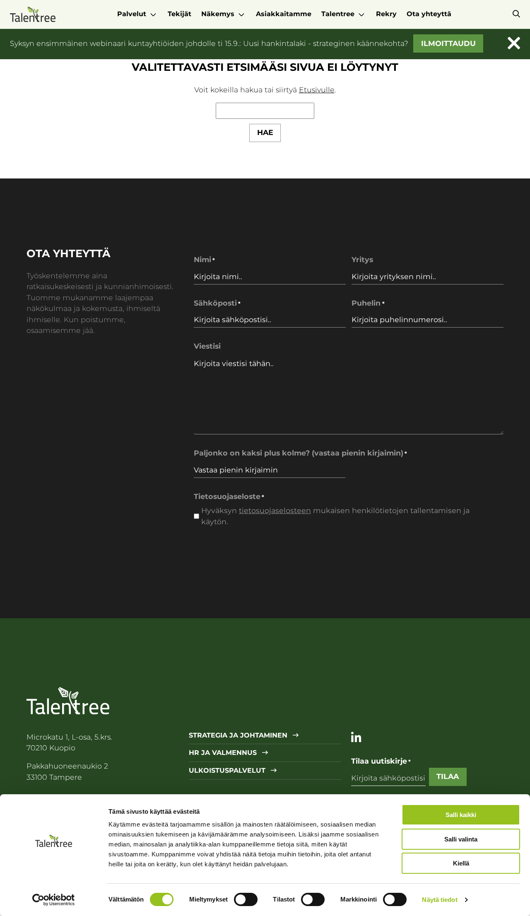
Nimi (204, 259)
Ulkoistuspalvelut (228, 770)
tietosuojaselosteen (275, 510)
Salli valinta (460, 839)
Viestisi (207, 346)
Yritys (362, 259)
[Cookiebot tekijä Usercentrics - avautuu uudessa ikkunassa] (53, 900)
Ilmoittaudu (448, 43)
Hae (265, 132)
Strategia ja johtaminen (239, 735)
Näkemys (217, 14)
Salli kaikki (461, 814)
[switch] (246, 899)
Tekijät (179, 14)
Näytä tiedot (439, 899)
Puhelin (368, 303)
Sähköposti (217, 303)
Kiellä (461, 863)
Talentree (337, 14)
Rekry (386, 14)
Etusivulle (317, 89)
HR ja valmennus (224, 753)
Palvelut (131, 14)
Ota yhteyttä (429, 14)
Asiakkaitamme (283, 14)
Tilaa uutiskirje (381, 761)
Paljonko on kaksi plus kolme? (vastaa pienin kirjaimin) (300, 452)
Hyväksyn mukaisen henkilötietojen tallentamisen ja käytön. (335, 515)
